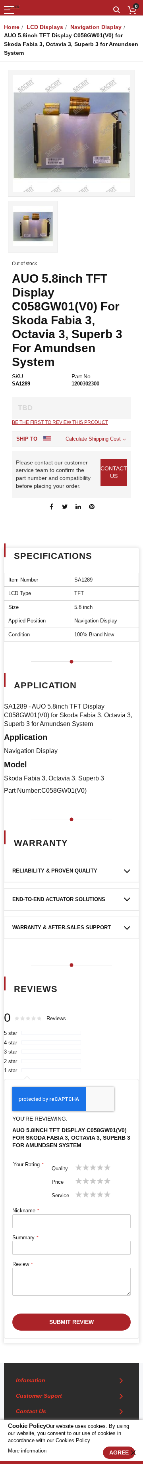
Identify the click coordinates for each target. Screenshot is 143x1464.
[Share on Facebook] (51, 506)
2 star (10, 1061)
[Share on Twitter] (65, 506)
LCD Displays (45, 27)
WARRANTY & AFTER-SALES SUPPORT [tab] (61, 927)
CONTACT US (113, 472)
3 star (10, 1052)
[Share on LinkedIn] (78, 506)
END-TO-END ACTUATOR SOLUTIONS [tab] (58, 899)
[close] (133, 1452)
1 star (10, 1070)
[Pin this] (92, 506)
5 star (10, 1033)
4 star (10, 1043)
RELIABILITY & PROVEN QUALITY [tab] (54, 871)
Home (11, 27)
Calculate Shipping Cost (93, 439)
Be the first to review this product (60, 422)
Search (117, 10)
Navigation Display (96, 27)
